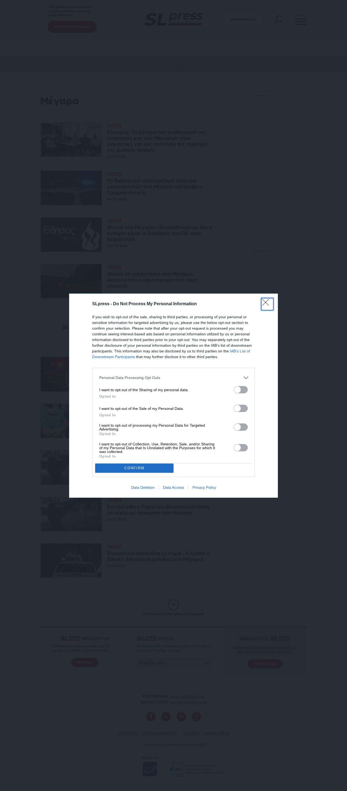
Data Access (173, 487)
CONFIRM (134, 468)
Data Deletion (143, 487)
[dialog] (173, 396)
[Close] (267, 304)
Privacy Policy (204, 487)
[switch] (241, 389)
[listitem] (173, 378)
